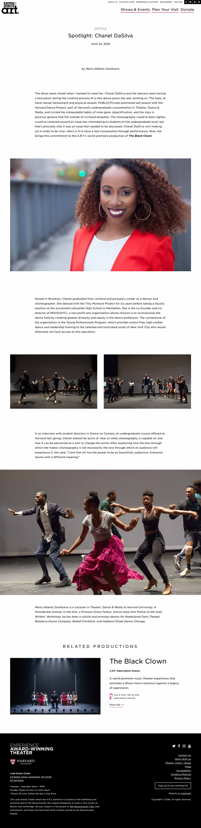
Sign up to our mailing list (173, 785)
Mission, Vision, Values (178, 763)
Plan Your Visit (165, 9)
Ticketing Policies (181, 774)
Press (188, 767)
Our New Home (126, 2)
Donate (187, 9)
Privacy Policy (183, 778)
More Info (115, 705)
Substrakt (186, 793)
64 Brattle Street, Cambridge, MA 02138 (31, 777)
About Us (113, 2)
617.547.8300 (17, 780)
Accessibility (183, 770)
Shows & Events (135, 9)
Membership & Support (147, 2)
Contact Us (184, 755)
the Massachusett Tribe (82, 806)
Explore (178, 2)
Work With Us (183, 759)
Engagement (166, 2)
